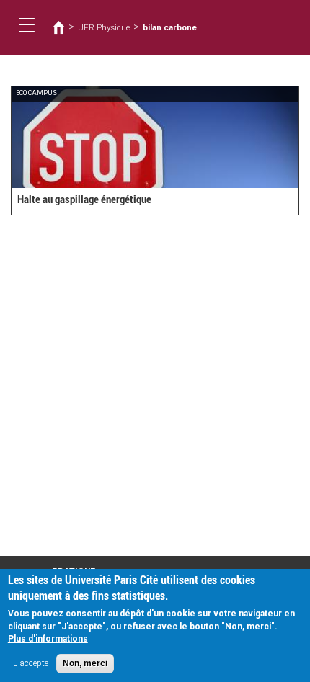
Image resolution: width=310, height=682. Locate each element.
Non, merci (85, 663)
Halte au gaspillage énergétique (84, 199)
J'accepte (31, 663)
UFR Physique (104, 27)
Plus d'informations (48, 639)
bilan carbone (170, 27)
